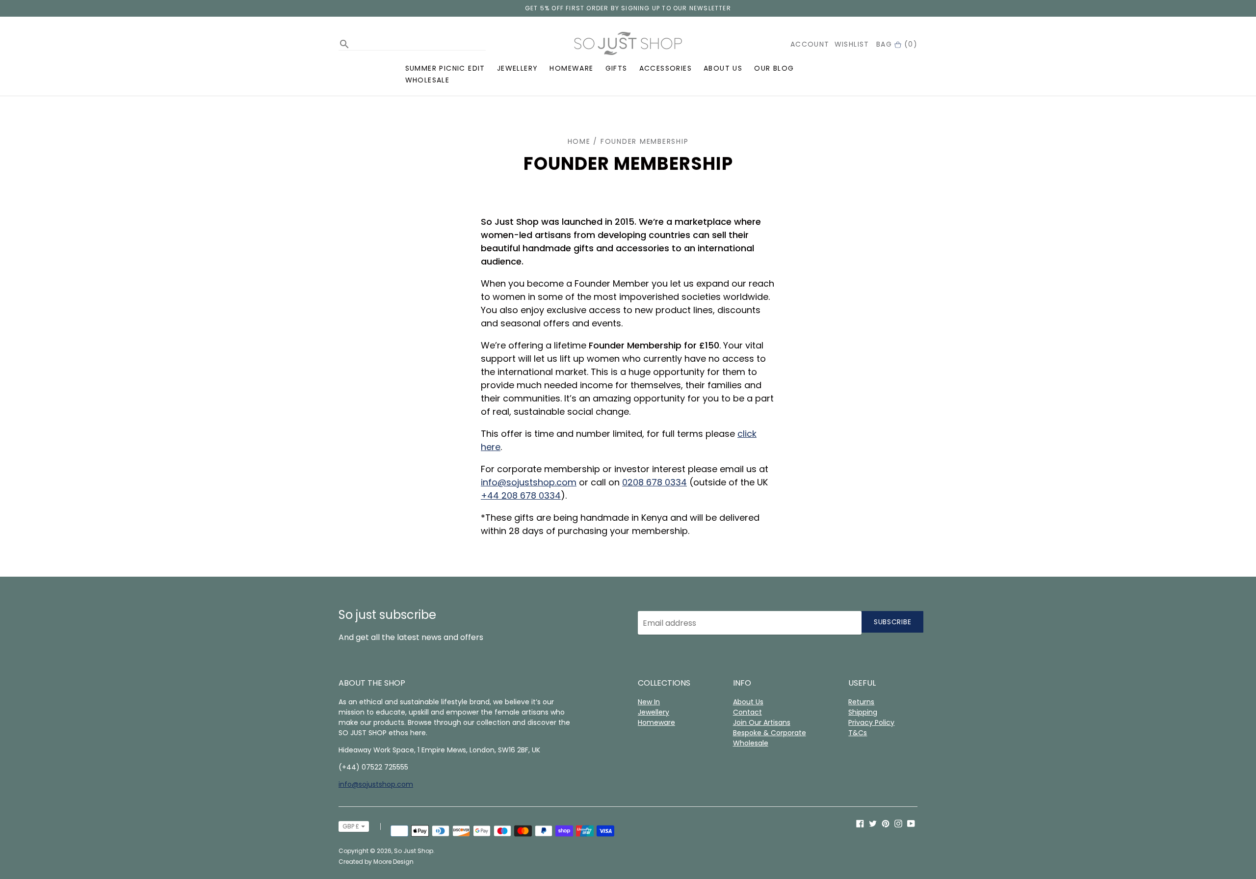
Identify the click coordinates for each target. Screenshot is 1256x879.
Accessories (665, 68)
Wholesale (427, 80)
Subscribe (892, 622)
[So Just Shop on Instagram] (898, 822)
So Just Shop (413, 851)
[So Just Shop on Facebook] (860, 822)
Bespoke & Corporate (769, 733)
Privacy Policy (871, 722)
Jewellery (517, 68)
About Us (723, 68)
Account (810, 44)
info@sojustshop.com (528, 482)
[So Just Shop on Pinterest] (886, 822)
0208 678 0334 (654, 482)
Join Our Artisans (761, 722)
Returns (861, 702)
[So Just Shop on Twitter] (873, 822)
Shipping (862, 712)
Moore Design (393, 861)
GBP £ (350, 826)
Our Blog (774, 68)
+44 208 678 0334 (521, 495)
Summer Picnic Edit (445, 68)
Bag (896, 44)
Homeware (571, 68)
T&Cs (857, 733)
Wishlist (852, 44)
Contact (747, 712)
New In (649, 702)
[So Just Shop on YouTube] (911, 822)
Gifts (616, 68)
